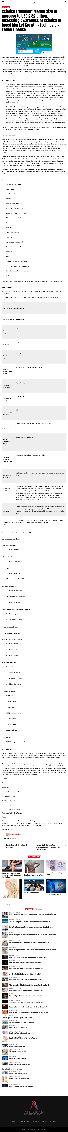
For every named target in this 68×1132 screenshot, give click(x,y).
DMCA (13, 1121)
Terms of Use (44, 1121)
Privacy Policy (35, 1121)
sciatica (15, 838)
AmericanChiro (15, 834)
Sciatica (35, 57)
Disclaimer (53, 1121)
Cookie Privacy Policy (23, 1121)
